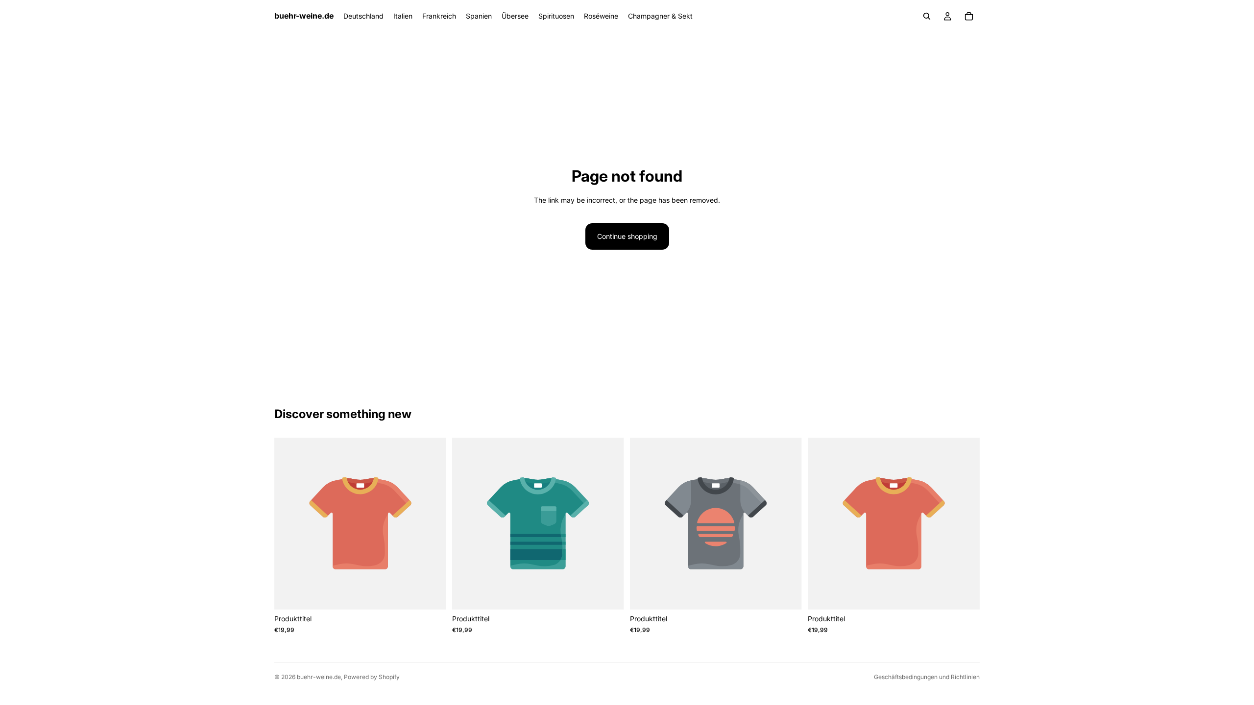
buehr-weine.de (319, 677)
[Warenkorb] (969, 16)
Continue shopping (627, 236)
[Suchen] (927, 16)
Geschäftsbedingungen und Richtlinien (927, 677)
